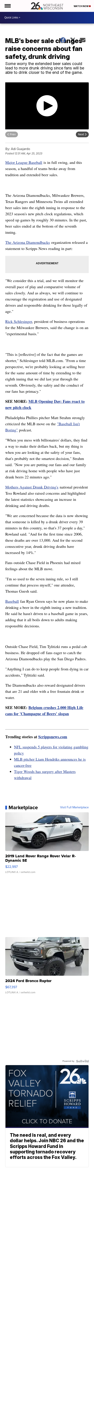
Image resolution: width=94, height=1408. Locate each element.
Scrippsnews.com (52, 737)
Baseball (12, 601)
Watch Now (81, 6)
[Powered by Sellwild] (82, 1061)
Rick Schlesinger (18, 321)
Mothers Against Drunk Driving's (31, 487)
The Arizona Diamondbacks (27, 242)
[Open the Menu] (7, 6)
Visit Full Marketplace (74, 807)
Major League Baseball (23, 162)
